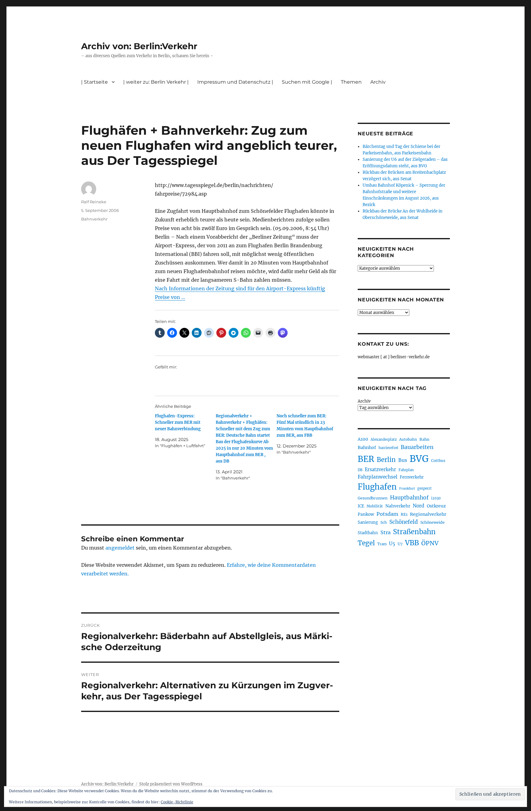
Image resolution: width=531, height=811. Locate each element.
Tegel (366, 543)
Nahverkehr (397, 506)
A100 (363, 439)
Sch (383, 522)
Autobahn (408, 439)
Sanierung (368, 522)
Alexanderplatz (384, 439)
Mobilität (375, 506)
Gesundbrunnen (372, 498)
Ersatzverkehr (380, 469)
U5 (392, 544)
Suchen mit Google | (307, 82)
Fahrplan (406, 470)
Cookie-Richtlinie (177, 802)
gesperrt (424, 488)
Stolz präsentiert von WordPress (171, 784)
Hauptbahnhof (409, 497)
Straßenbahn (414, 531)
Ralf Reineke (93, 201)
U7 (400, 544)
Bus (402, 460)
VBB (412, 543)
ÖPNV (430, 543)
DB (360, 470)
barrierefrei (388, 448)
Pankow (366, 514)
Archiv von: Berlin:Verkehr (139, 46)
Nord (418, 506)
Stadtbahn (368, 532)
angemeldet (120, 548)
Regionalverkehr (428, 514)
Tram (382, 544)
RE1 (404, 514)
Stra (385, 532)
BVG (419, 458)
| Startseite (94, 82)
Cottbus (438, 460)
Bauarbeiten (417, 447)
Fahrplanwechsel (377, 477)
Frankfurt (407, 489)
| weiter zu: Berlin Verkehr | (156, 82)
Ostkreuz (436, 506)
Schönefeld (403, 522)
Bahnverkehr (94, 219)
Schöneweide (432, 522)
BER (366, 459)
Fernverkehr (412, 477)
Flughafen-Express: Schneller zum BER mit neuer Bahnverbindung (178, 422)
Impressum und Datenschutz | (235, 82)
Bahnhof (367, 447)
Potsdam (387, 514)
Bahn (424, 439)
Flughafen (377, 487)
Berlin (386, 460)
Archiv (364, 401)
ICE (361, 506)
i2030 (436, 498)
